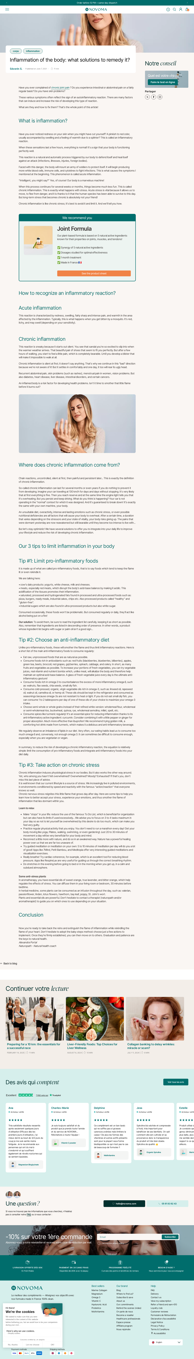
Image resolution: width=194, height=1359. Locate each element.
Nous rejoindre (123, 1329)
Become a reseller (125, 1315)
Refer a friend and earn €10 (164, 1304)
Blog (118, 1290)
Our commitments (125, 1304)
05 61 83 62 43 (169, 1203)
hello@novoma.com (126, 1203)
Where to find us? (124, 1294)
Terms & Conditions (160, 1329)
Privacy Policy (157, 1326)
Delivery (155, 1294)
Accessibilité (159, 1333)
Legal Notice (157, 1322)
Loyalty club (157, 1308)
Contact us (156, 1297)
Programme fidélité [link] (120, 1267)
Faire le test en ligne (163, 82)
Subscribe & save (124, 1297)
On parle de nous (124, 1312)
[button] (7, 9)
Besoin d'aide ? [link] (166, 1267)
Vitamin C (96, 1301)
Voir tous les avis (176, 1082)
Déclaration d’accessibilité (163, 1319)
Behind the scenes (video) (128, 1308)
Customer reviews (159, 1312)
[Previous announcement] (7, 2)
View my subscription (161, 1301)
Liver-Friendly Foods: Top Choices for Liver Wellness (92, 1046)
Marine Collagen (99, 1290)
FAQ (29, 1214)
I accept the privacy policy (113, 1243)
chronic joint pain (60, 87)
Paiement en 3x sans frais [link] (74, 1267)
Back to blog (10, 963)
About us (120, 1301)
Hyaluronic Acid (99, 1304)
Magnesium (97, 1294)
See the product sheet (94, 273)
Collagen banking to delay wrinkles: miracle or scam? (151, 1046)
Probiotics (96, 1308)
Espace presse (123, 1322)
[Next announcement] (187, 2)
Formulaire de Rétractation (163, 1315)
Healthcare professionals (128, 1319)
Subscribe (170, 1237)
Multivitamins (98, 1312)
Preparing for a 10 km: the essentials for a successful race (33, 1046)
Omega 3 (96, 1297)
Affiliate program (124, 1326)
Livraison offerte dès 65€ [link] (28, 1267)
